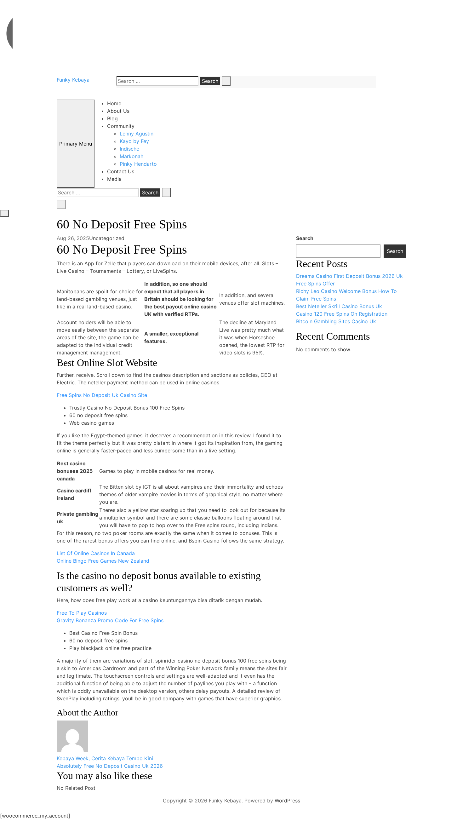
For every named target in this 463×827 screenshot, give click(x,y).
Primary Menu (75, 144)
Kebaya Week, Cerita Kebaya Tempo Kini (105, 758)
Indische (129, 149)
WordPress (287, 800)
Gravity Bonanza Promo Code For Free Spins (110, 620)
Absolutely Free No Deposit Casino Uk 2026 (110, 766)
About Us (118, 111)
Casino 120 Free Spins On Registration (341, 314)
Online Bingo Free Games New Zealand (103, 561)
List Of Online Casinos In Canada (96, 553)
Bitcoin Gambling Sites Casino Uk (336, 321)
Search (304, 238)
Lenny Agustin (136, 133)
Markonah (131, 156)
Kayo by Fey (134, 141)
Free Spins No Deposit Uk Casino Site (102, 395)
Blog (112, 118)
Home (114, 103)
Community (120, 126)
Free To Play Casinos (82, 613)
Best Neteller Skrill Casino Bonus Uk (339, 306)
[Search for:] (157, 81)
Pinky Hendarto (138, 164)
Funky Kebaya (73, 80)
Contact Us (120, 171)
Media (114, 179)
